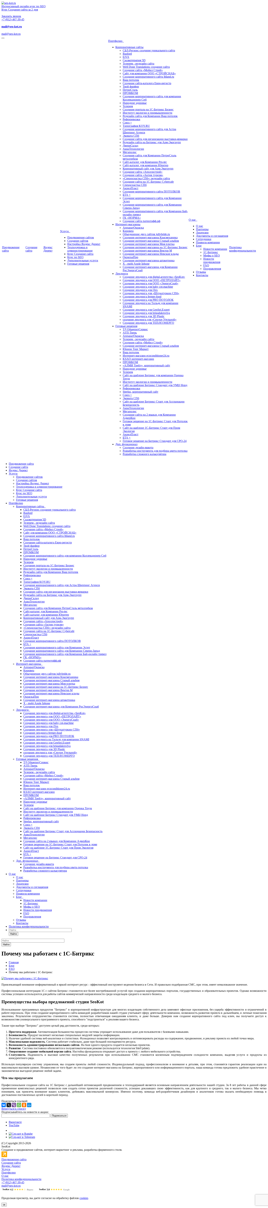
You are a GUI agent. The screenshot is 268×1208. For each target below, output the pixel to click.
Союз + (127, 122)
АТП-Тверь (130, 332)
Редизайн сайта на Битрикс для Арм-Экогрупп (152, 142)
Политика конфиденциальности (242, 249)
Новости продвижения (211, 260)
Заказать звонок (11, 16)
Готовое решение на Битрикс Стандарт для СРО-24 (155, 440)
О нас (193, 219)
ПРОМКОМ (130, 93)
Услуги (65, 231)
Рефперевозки (131, 119)
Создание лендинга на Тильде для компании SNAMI (56, 739)
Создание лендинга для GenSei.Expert (146, 309)
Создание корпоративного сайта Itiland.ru (148, 76)
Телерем (128, 106)
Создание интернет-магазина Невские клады (151, 253)
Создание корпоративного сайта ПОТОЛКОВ (151, 191)
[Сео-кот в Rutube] (21, 1133)
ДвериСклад (130, 145)
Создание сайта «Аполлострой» (142, 171)
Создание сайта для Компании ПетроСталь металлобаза (58, 608)
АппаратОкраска (133, 227)
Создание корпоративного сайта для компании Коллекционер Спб (64, 555)
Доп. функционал (126, 444)
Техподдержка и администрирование (80, 249)
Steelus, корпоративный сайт (140, 391)
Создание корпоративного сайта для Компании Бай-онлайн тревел (64, 654)
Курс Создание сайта (80, 253)
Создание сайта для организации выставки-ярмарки (155, 139)
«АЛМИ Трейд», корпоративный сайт (146, 365)
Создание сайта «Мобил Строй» (143, 70)
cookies (83, 1198)
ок (4, 1204)
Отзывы (201, 271)
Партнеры (202, 229)
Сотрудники (203, 239)
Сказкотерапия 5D (134, 60)
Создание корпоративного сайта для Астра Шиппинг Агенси (61, 585)
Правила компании (208, 242)
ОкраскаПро (130, 257)
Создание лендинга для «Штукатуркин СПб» (151, 293)
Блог (199, 245)
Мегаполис (130, 152)
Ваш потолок (131, 79)
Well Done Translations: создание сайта (146, 66)
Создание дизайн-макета (138, 447)
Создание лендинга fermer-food (142, 296)
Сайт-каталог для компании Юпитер (145, 165)
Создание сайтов (77, 240)
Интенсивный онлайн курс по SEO (23, 6)
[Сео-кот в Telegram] (22, 1137)
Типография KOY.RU (136, 125)
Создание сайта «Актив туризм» (143, 175)
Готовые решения (78, 263)
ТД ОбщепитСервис (135, 329)
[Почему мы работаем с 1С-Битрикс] (24, 978)
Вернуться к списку (13, 1108)
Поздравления (212, 268)
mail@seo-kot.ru (11, 26)
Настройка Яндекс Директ (83, 244)
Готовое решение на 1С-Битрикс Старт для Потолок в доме (60, 844)
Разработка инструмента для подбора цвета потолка (155, 450)
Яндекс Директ (48, 249)
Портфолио (116, 40)
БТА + (127, 194)
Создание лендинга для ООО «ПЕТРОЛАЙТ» (151, 280)
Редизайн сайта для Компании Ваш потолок (150, 116)
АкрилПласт (130, 188)
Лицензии (202, 232)
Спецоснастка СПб (135, 185)
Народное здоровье (135, 102)
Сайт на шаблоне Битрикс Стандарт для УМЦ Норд (155, 385)
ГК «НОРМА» (132, 217)
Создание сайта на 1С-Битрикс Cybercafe (148, 181)
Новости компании (215, 248)
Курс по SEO (75, 257)
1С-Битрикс (210, 252)
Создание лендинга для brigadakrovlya (146, 312)
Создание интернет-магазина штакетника (148, 260)
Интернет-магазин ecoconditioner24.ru (146, 355)
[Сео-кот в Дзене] (11, 1130)
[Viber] (14, 1105)
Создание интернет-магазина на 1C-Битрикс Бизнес (155, 247)
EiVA (126, 57)
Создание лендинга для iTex (140, 290)
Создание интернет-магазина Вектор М (147, 250)
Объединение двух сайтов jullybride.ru (146, 234)
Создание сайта (31, 249)
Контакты (202, 275)
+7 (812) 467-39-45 (12, 19)
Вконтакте (15, 1122)
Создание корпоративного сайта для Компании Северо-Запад (61, 650)
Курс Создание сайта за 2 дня (19, 9)
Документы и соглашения (212, 235)
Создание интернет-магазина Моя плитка (148, 244)
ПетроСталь (130, 89)
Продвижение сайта (21, 463)
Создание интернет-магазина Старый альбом (151, 240)
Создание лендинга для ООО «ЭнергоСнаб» (150, 283)
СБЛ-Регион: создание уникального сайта (149, 50)
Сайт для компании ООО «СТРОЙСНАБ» (149, 73)
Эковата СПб (131, 135)
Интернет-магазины (127, 224)
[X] (9, 1105)
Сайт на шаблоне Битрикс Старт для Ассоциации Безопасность (62, 831)
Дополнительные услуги (82, 260)
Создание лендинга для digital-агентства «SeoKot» (154, 276)
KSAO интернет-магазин (138, 358)
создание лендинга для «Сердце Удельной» (149, 319)
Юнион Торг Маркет (136, 349)
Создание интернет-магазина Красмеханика (150, 237)
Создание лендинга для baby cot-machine (148, 286)
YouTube (14, 1125)
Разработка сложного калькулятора (144, 454)
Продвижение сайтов (80, 237)
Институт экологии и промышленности (147, 112)
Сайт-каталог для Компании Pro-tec (145, 162)
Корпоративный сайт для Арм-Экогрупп (148, 168)
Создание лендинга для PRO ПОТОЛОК (148, 299)
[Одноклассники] (24, 1105)
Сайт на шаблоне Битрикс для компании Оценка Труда (57, 808)
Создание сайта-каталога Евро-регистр (147, 83)
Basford (127, 53)
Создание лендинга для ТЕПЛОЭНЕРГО (148, 322)
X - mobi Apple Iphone (136, 263)
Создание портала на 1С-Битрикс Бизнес (148, 109)
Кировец (128, 230)
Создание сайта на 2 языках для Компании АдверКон (56, 841)
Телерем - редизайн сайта (138, 63)
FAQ (206, 265)
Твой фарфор (131, 86)
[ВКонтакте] (3, 1105)
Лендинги (121, 273)
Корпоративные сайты (129, 47)
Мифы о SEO (211, 255)
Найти (13, 934)
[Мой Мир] (29, 1105)
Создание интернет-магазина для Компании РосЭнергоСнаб (61, 706)
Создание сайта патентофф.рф (141, 221)
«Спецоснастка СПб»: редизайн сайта (146, 178)
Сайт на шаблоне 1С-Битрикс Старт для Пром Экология (58, 847)
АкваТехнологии (133, 148)
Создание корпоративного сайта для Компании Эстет (56, 647)
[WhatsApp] (19, 1105)
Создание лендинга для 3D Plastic (143, 316)
